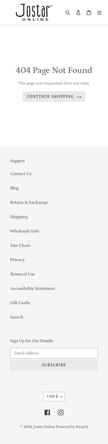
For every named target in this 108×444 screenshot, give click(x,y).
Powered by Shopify (72, 427)
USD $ (52, 396)
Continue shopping (50, 96)
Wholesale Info (24, 231)
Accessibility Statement (32, 288)
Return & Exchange (29, 202)
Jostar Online (44, 427)
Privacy (17, 259)
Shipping (19, 216)
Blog (14, 188)
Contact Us (20, 173)
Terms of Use (22, 274)
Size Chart (20, 245)
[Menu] (99, 12)
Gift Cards (20, 302)
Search (16, 317)
